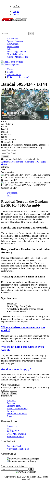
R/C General (12, 44)
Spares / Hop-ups (15, 41)
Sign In (5, 393)
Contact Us (12, 426)
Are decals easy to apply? (16, 368)
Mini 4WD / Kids (15, 54)
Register (16, 14)
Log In (16, 11)
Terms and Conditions (17, 413)
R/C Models (12, 38)
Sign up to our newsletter (12, 466)
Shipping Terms (14, 406)
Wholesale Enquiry (15, 436)
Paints (9, 49)
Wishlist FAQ (13, 431)
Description (12, 193)
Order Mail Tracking (16, 434)
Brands (10, 416)
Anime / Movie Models (17, 57)
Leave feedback (14, 446)
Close (13, 393)
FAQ (9, 195)
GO (31, 33)
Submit (5, 156)
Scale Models (13, 46)
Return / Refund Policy (17, 408)
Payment (11, 403)
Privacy (10, 411)
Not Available (7, 142)
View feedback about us (18, 449)
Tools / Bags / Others (16, 51)
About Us (11, 400)
